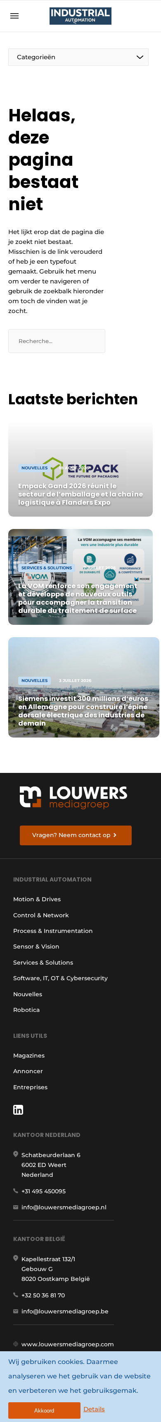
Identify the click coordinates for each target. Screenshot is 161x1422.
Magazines (29, 1055)
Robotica (26, 1010)
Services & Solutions (43, 962)
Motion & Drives (37, 899)
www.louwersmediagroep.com (67, 1344)
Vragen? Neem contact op (71, 835)
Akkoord (44, 1411)
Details (94, 1409)
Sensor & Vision (36, 946)
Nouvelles (27, 994)
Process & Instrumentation (53, 931)
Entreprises (30, 1087)
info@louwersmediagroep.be (65, 1311)
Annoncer (28, 1071)
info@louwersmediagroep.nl (64, 1207)
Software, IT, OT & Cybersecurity (60, 978)
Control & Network (41, 915)
